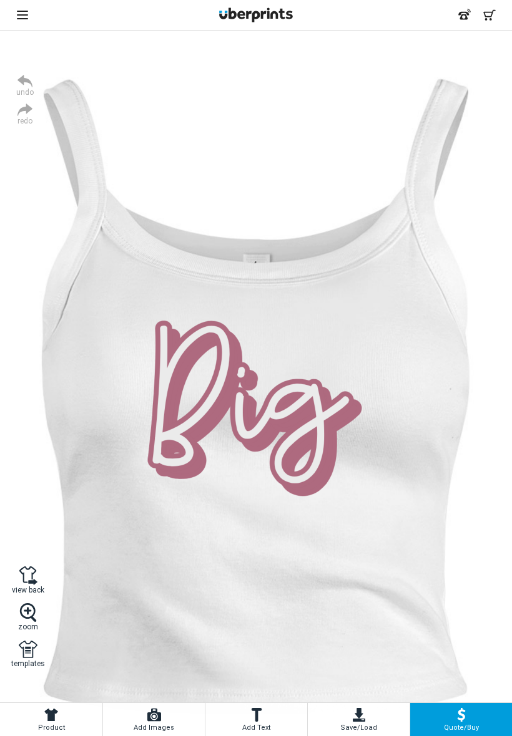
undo (25, 92)
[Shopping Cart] (490, 15)
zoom (28, 626)
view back (28, 590)
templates (28, 663)
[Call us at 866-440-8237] (465, 15)
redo (24, 121)
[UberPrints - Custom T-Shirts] (256, 14)
